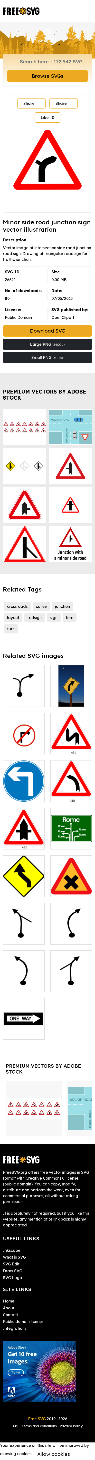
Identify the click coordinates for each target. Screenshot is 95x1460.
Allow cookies (53, 1454)
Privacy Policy (71, 1426)
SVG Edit (11, 1264)
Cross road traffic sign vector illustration (71, 881)
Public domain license (23, 1321)
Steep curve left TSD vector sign (24, 982)
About (8, 1307)
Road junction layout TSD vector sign (24, 694)
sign (53, 617)
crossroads (17, 606)
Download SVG (47, 331)
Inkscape (11, 1250)
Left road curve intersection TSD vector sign (24, 932)
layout (13, 617)
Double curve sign (71, 744)
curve (41, 606)
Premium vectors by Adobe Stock (44, 394)
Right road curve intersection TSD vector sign (71, 976)
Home (8, 1301)
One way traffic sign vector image (24, 1027)
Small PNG (47, 357)
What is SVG (14, 1257)
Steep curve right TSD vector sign (71, 932)
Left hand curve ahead (71, 792)
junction (62, 606)
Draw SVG (12, 1270)
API (16, 1426)
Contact (10, 1314)
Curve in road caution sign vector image (24, 884)
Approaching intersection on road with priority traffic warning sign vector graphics (23, 828)
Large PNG (47, 344)
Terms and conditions (39, 1426)
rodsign (35, 617)
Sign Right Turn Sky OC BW (71, 697)
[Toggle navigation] (85, 11)
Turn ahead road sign (24, 792)
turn (11, 628)
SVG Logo (12, 1277)
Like (47, 117)
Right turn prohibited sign (24, 744)
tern (69, 617)
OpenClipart (62, 317)
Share (29, 103)
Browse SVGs (47, 76)
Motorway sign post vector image (71, 837)
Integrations (14, 1328)
